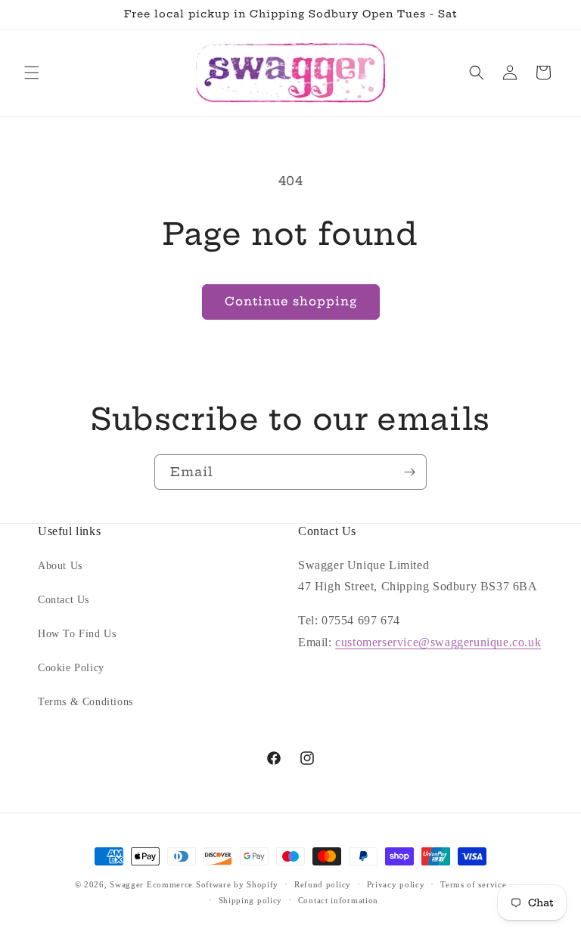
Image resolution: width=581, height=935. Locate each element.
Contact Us (63, 599)
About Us (60, 565)
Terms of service (473, 884)
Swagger (127, 884)
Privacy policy (396, 884)
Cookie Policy (71, 667)
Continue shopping (291, 301)
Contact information (338, 900)
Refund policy (322, 884)
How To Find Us (77, 633)
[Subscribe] (409, 472)
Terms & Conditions (85, 701)
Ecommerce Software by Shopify (212, 884)
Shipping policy (251, 900)
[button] (31, 72)
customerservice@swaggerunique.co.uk (438, 642)
